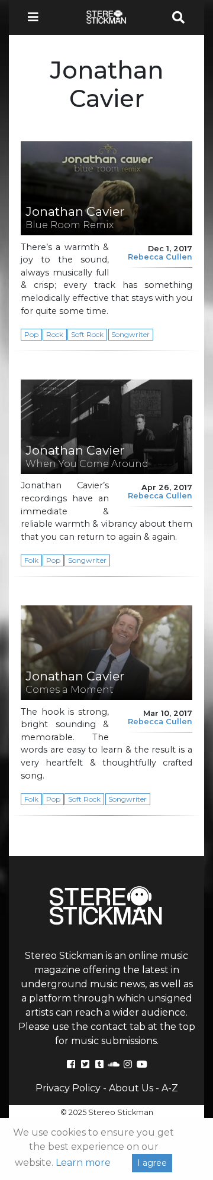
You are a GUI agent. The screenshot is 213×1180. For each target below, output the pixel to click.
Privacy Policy (68, 1088)
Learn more (83, 1162)
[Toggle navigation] (36, 17)
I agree (152, 1163)
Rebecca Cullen (160, 256)
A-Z (170, 1088)
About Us (131, 1088)
